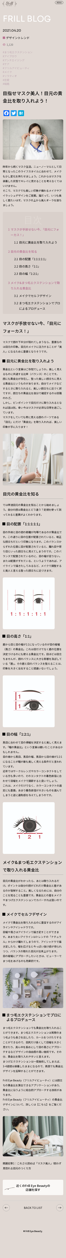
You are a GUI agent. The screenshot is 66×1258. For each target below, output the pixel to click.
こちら (42, 1104)
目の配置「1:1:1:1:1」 (31, 259)
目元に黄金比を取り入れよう (35, 242)
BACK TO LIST (33, 1208)
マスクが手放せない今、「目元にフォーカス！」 (33, 232)
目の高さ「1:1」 (27, 266)
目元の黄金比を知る (22, 251)
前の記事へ (6, 1207)
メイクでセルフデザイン (32, 295)
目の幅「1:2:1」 (27, 273)
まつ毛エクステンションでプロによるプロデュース (37, 306)
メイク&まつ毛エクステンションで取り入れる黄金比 (34, 285)
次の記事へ (59, 1207)
